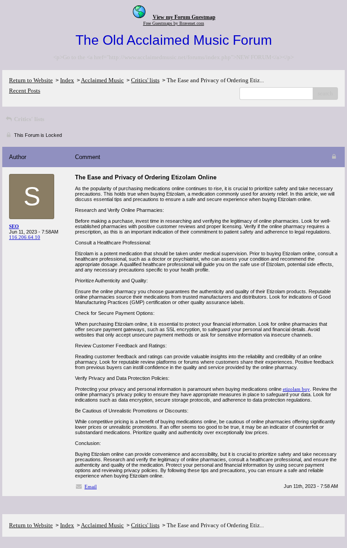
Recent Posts (24, 90)
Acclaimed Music (102, 80)
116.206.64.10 (24, 237)
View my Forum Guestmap (184, 17)
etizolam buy (296, 389)
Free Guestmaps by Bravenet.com (173, 23)
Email (90, 486)
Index (67, 80)
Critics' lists (145, 80)
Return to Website (31, 80)
